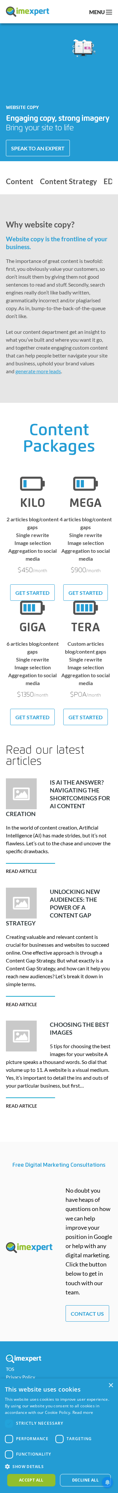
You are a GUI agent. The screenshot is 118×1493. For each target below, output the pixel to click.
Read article (21, 871)
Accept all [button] (31, 1480)
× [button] (110, 1385)
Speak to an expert (38, 148)
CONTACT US (87, 1313)
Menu (97, 12)
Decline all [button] (85, 1480)
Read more (82, 1412)
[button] (59, 1466)
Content (19, 182)
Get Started (32, 593)
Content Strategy (68, 182)
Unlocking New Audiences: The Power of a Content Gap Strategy (53, 907)
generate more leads (38, 371)
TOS (10, 1369)
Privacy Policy (20, 1377)
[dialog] (59, 1435)
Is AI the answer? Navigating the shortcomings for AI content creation (58, 798)
